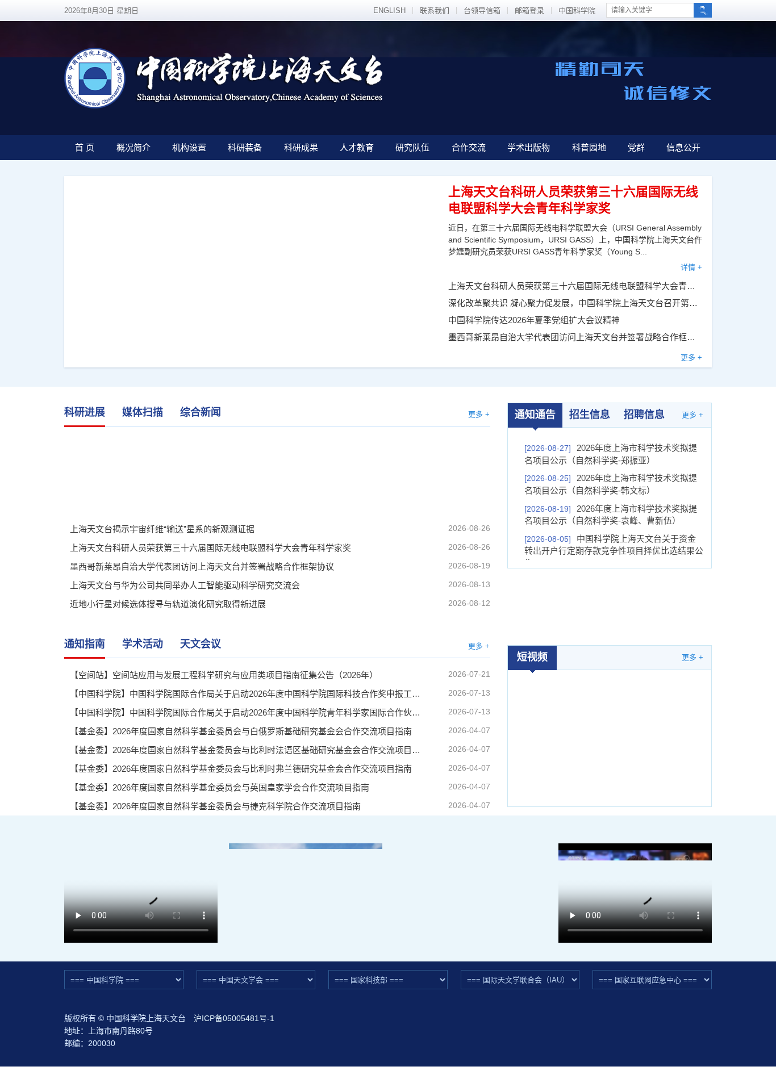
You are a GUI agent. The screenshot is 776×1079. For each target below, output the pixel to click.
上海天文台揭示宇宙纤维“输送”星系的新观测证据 (129, 472)
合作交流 (469, 147)
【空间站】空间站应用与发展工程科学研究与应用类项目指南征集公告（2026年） (224, 675)
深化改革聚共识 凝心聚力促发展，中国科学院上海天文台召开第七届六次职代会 (575, 303)
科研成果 (301, 147)
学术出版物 (528, 147)
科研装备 (245, 147)
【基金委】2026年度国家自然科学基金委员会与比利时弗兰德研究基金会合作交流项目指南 (241, 768)
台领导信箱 (482, 10)
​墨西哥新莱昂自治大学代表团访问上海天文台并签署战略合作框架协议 (575, 337)
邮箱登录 (529, 10)
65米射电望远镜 (471, 884)
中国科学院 (576, 10)
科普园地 (589, 147)
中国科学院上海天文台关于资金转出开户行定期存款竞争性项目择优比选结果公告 (613, 551)
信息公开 (683, 147)
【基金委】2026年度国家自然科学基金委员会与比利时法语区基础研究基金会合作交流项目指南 (246, 750)
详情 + (691, 267)
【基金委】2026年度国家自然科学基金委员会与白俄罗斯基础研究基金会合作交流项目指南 (241, 731)
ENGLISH (389, 10)
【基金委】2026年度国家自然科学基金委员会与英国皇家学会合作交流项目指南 (219, 787)
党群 (636, 147)
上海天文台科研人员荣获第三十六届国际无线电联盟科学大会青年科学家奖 (575, 286)
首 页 (84, 147)
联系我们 (434, 10)
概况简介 (133, 147)
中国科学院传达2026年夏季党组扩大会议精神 (534, 320)
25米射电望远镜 (306, 884)
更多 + (691, 357)
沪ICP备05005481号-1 (234, 1018)
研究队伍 (412, 147)
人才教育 (357, 147)
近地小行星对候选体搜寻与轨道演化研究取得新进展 (168, 604)
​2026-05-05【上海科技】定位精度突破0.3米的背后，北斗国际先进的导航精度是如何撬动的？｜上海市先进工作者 (610, 730)
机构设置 (189, 147)
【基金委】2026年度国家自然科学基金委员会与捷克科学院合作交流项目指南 (215, 806)
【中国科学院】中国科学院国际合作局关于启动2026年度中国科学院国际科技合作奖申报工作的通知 (246, 694)
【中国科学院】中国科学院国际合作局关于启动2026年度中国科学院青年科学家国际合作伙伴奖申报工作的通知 (246, 712)
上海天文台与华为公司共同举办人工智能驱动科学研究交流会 (185, 585)
